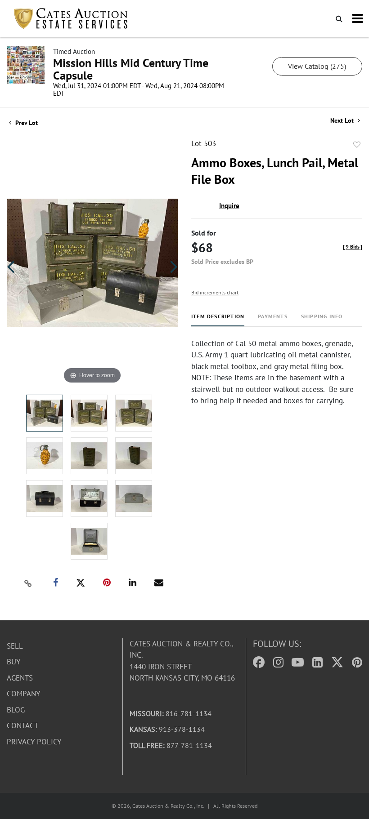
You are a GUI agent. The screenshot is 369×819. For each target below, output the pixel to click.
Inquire (229, 205)
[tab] (217, 319)
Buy (13, 662)
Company (23, 694)
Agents (20, 678)
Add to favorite (356, 145)
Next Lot (343, 121)
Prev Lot (26, 123)
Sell (15, 646)
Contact (22, 725)
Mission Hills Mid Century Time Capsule (130, 69)
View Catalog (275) (317, 66)
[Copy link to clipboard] (28, 583)
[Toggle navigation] (357, 18)
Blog (16, 710)
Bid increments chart (214, 292)
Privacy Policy (34, 742)
